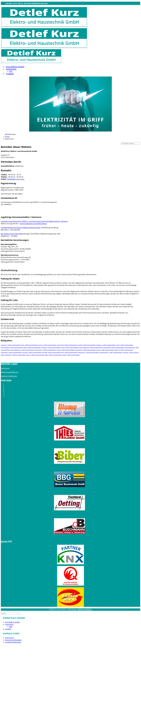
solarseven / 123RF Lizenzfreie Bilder (10, 345)
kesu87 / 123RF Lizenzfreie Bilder (71, 355)
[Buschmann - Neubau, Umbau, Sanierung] (69, 526)
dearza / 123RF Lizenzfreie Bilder (53, 355)
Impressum (5, 368)
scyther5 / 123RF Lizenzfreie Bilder (65, 350)
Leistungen (11, 69)
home (7, 136)
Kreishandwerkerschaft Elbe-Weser (33, 223)
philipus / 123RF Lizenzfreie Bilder (35, 355)
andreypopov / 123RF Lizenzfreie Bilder (45, 350)
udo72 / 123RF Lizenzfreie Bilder (124, 345)
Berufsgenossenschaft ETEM (12, 234)
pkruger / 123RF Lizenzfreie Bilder (105, 350)
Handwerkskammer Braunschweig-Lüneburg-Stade (20, 227)
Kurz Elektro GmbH (15, 66)
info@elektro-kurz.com (39, 3)
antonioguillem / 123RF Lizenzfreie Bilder (12, 347)
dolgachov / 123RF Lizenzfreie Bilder (105, 345)
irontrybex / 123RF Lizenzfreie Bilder (31, 352)
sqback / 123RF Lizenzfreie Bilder (32, 347)
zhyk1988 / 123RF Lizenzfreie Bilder (51, 352)
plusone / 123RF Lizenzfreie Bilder (47, 345)
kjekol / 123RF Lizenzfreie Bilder (29, 345)
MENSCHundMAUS (84, 609)
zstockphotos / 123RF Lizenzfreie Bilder (15, 355)
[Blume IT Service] (69, 409)
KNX (10, 71)
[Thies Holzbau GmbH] (69, 432)
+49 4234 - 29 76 (11, 3)
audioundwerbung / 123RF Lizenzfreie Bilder (90, 347)
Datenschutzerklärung (9, 372)
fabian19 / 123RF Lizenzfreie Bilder (123, 350)
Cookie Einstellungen (9, 376)
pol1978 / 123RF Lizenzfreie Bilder (86, 345)
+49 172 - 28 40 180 (24, 3)
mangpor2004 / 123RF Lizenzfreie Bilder (113, 347)
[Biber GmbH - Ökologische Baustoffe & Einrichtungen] (69, 456)
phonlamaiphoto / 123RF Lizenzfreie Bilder (110, 352)
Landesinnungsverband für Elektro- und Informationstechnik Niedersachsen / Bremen (34, 221)
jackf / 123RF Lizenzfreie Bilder (69, 352)
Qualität (10, 73)
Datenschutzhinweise (13, 640)
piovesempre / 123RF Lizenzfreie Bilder (85, 350)
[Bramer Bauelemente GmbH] (69, 479)
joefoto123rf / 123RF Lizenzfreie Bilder (67, 345)
